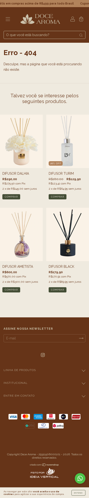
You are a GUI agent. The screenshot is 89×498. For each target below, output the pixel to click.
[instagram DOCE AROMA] (42, 355)
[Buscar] (81, 35)
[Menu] (7, 19)
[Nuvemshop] (44, 465)
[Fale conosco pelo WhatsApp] (80, 478)
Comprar (11, 196)
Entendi (78, 493)
